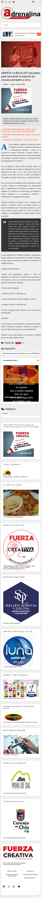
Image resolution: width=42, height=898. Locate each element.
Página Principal (11, 871)
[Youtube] (13, 2)
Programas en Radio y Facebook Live (12, 875)
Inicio (2, 69)
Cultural (8, 69)
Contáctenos (30, 871)
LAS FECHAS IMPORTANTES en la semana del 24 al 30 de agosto (24, 34)
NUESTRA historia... (30, 878)
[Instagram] (6, 2)
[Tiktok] (10, 2)
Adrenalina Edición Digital (30, 874)
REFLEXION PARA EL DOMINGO (16, 379)
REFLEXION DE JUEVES (13, 397)
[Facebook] (2, 2)
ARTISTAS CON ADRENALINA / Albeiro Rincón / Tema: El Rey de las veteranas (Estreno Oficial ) (19, 130)
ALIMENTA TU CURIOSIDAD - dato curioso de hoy (21, 140)
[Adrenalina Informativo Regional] (21, 20)
